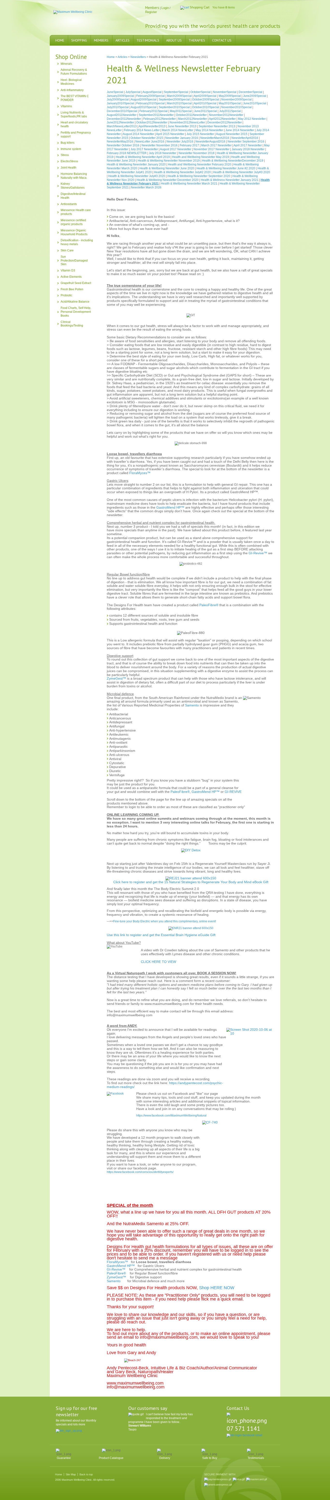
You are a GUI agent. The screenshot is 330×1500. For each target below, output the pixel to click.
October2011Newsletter (191, 115)
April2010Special (205, 103)
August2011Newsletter (121, 115)
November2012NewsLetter (187, 122)
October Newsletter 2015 (146, 138)
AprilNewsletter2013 (152, 126)
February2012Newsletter (159, 119)
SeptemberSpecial (176, 92)
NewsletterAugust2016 (210, 141)
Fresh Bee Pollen (72, 289)
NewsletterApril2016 (244, 138)
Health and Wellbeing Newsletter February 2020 (199, 164)
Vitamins (66, 106)
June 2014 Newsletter (239, 130)
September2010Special (174, 107)
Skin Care (67, 250)
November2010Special (236, 107)
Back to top (86, 1474)
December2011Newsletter (124, 119)
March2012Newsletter (192, 119)
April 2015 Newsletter (170, 134)
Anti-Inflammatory (72, 90)
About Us (174, 40)
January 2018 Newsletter (248, 149)
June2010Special (254, 103)
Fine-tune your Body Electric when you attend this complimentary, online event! (164, 921)
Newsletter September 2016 (246, 141)
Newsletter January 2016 (181, 138)
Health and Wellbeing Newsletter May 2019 (200, 157)
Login (165, 8)
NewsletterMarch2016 (214, 138)
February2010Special (150, 103)
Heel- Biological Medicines (71, 81)
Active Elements (71, 276)
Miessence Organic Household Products (74, 232)
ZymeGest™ (116, 678)
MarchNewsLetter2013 (122, 126)
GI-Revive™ (258, 553)
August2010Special (144, 107)
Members (101, 40)
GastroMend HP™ (170, 507)
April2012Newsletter (222, 119)
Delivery (164, 1458)
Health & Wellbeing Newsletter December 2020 (167, 180)
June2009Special (254, 96)
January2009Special (120, 96)
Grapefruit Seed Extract (76, 283)
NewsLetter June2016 (149, 141)
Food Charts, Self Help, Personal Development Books (76, 311)
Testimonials (147, 40)
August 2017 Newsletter (175, 149)
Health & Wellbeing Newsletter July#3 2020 (241, 172)
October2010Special (205, 107)
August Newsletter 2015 (231, 134)
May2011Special (181, 111)
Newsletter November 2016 (160, 145)
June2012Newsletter (120, 122)
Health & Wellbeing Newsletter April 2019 (143, 157)
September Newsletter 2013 (217, 126)
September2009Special (174, 99)
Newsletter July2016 (179, 141)
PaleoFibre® (208, 605)
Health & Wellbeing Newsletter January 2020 (136, 164)
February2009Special (150, 96)
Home (59, 40)
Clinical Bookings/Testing (72, 323)
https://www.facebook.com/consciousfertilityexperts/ (140, 1172)
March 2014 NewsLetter (177, 130)
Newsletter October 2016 (123, 145)
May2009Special (230, 96)
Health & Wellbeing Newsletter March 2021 (189, 183)
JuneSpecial (115, 92)
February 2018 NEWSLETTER (127, 153)
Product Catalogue (111, 1458)
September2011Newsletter (156, 115)
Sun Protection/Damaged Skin (74, 260)
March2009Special (179, 96)
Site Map (71, 1474)
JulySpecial (133, 92)
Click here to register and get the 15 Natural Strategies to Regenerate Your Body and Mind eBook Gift (190, 882)
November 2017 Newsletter (212, 149)
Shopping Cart (199, 7)
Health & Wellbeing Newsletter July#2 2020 (182, 172)
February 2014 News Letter (142, 130)
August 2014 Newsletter (138, 134)
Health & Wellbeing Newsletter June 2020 (166, 168)
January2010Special (120, 103)
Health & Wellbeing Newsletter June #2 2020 (225, 168)
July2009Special (118, 99)
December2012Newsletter (224, 122)
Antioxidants (69, 204)
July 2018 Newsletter (162, 153)
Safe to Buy (209, 1458)
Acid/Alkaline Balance (75, 301)
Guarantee (64, 1458)
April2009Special (205, 96)
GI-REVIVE (233, 792)
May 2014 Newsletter (209, 130)
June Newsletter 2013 (182, 126)
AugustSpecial (152, 92)
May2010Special (230, 103)
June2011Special (205, 111)
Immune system (71, 149)
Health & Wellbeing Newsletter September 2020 (198, 176)
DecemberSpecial (250, 92)
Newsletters (138, 57)
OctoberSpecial (200, 92)
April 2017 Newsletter (248, 145)
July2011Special (230, 111)
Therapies (197, 40)
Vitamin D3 (68, 270)
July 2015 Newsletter (200, 134)
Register (151, 12)
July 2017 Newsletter (144, 149)
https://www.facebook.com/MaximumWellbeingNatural (171, 1115)
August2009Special (144, 99)
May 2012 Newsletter (252, 119)
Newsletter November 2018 (197, 153)
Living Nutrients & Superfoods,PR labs (74, 114)
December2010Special (122, 111)
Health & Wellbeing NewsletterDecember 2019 (232, 160)
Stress (65, 155)
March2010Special (179, 103)
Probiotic (66, 295)
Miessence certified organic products (73, 222)
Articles (122, 40)
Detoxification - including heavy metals (77, 242)
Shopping (79, 40)
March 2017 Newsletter (216, 145)
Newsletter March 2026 (146, 187)
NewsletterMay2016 (120, 141)
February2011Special (153, 111)
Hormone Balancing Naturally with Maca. (74, 175)
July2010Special (118, 107)
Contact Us (221, 40)
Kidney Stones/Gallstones (73, 185)
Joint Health (68, 167)
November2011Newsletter (226, 115)
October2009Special (205, 99)
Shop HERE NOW (216, 1287)
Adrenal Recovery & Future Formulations (74, 71)
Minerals (66, 63)
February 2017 (189, 145)
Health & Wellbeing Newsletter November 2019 (169, 160)
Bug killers (67, 142)
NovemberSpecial (225, 92)
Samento (192, 705)
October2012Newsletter (151, 122)
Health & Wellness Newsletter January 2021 (229, 180)
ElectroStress (69, 161)
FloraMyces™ (140, 473)
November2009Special (236, 99)
